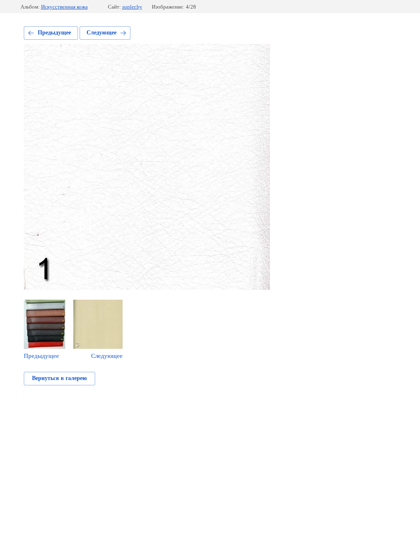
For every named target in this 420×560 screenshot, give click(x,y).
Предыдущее (54, 33)
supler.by (132, 7)
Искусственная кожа (64, 7)
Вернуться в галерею (59, 378)
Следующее (101, 33)
